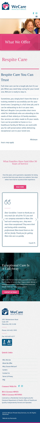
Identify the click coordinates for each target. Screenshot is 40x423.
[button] (36, 16)
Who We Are (6, 360)
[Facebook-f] (33, 13)
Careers (4, 370)
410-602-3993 (12, 330)
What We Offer (7, 363)
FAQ (3, 380)
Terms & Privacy (7, 377)
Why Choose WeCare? (9, 367)
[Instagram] (36, 13)
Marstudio (13, 418)
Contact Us (6, 373)
